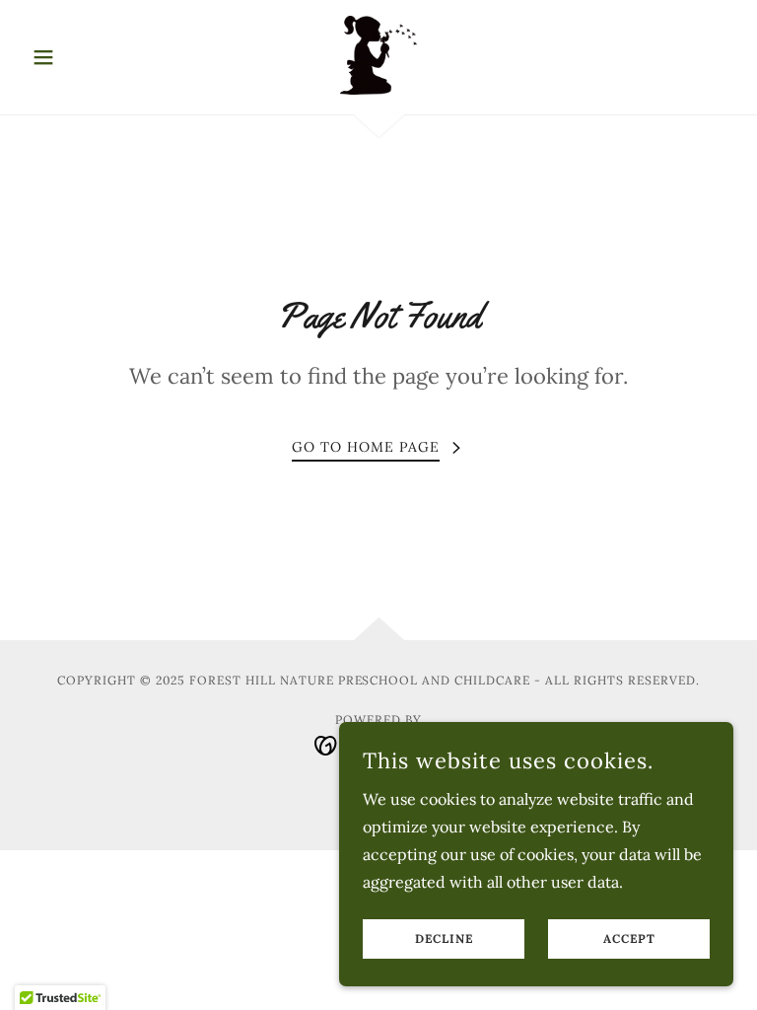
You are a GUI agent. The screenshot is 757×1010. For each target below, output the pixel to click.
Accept (629, 939)
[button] (77, 57)
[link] (378, 55)
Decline (444, 939)
